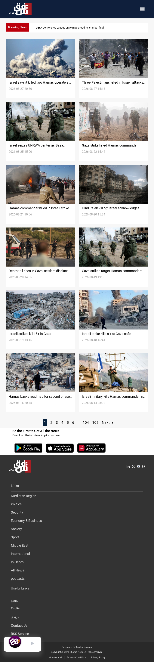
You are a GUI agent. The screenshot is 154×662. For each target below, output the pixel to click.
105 (95, 422)
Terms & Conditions (76, 657)
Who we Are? (55, 657)
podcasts (18, 578)
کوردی (15, 617)
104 (86, 422)
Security (17, 512)
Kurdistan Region (23, 496)
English (16, 609)
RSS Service (20, 634)
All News (17, 570)
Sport (15, 537)
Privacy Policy (98, 657)
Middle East (19, 545)
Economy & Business (26, 521)
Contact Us (19, 625)
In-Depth (17, 562)
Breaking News (17, 27)
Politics (16, 504)
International (20, 554)
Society (16, 529)
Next (106, 422)
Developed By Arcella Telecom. (77, 647)
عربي (14, 600)
